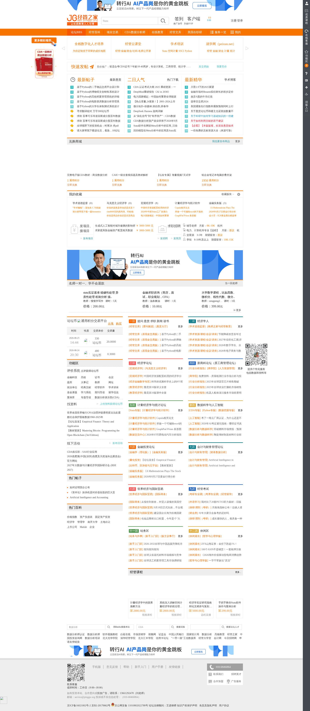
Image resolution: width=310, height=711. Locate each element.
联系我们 (218, 677)
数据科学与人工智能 (210, 407)
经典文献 (86, 390)
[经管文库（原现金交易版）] (145, 337)
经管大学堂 (205, 641)
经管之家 (232, 637)
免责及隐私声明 (208, 708)
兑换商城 (75, 141)
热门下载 (173, 79)
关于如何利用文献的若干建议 (207, 121)
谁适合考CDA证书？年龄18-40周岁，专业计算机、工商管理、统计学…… (150, 66)
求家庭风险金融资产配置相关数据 (114, 230)
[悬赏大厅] (162, 329)
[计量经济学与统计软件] (155, 413)
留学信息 (114, 395)
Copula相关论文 (182, 207)
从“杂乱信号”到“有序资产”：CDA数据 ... (154, 118)
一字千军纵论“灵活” (220, 563)
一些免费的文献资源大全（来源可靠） (212, 130)
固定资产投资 (102, 520)
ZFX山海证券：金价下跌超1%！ (219, 546)
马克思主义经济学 (117, 203)
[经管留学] (226, 497)
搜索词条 (180, 630)
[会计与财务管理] (198, 455)
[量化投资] (135, 463)
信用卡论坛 (162, 641)
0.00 (209, 20)
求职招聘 (174, 226)
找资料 (72, 407)
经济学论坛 (144, 365)
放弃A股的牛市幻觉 (202, 96)
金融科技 (72, 380)
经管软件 (100, 390)
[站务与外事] (136, 539)
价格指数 (72, 520)
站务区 (144, 533)
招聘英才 (236, 677)
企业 (92, 530)
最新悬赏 (115, 79)
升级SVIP (188, 23)
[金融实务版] (159, 455)
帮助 (126, 669)
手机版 (96, 669)
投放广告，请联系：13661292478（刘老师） (121, 696)
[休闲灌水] (195, 539)
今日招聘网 (230, 641)
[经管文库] (135, 329)
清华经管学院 (127, 641)
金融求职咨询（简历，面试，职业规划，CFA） (158, 294)
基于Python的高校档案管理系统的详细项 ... (98, 98)
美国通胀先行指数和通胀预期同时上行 (212, 106)
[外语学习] (195, 504)
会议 (111, 380)
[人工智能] (195, 421)
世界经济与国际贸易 (150, 491)
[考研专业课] (196, 497)
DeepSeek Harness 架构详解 (148, 111)
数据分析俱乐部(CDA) (107, 400)
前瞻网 (152, 637)
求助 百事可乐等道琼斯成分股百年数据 (98, 116)
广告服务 (236, 684)
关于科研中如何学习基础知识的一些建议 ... (212, 118)
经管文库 (175, 32)
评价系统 (73, 373)
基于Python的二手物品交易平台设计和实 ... (98, 89)
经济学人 (203, 323)
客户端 (193, 18)
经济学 (71, 525)
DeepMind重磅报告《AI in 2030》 (151, 92)
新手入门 (140, 669)
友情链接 (174, 669)
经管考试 (203, 491)
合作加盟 (218, 684)
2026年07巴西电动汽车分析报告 (164, 437)
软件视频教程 (110, 637)
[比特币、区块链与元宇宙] (143, 468)
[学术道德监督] (197, 329)
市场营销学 (139, 637)
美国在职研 (195, 32)
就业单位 (72, 390)
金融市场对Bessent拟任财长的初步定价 (212, 92)
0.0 (209, 17)
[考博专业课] (212, 497)
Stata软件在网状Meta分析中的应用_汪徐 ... (155, 127)
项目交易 (112, 32)
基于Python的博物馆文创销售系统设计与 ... (98, 94)
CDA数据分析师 (135, 32)
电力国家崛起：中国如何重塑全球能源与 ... (154, 98)
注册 (234, 20)
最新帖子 (86, 79)
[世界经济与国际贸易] (141, 497)
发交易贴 (204, 66)
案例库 (71, 400)
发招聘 (164, 238)
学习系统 (86, 395)
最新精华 (193, 79)
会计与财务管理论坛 (210, 449)
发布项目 (88, 238)
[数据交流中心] (137, 437)
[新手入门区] (152, 539)
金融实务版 (215, 203)
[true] (163, 20)
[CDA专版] (195, 413)
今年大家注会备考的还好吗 (214, 516)
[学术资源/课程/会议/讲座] (203, 337)
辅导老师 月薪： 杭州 (204, 225)
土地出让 (105, 525)
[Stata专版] (135, 413)
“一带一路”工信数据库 (183, 641)
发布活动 (117, 446)
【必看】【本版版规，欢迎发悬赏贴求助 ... (212, 127)
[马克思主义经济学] (156, 371)
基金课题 (72, 395)
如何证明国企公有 (80, 490)
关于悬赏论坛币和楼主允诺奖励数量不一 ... (212, 113)
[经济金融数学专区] (140, 384)
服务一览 (220, 32)
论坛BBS (76, 32)
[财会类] (193, 516)
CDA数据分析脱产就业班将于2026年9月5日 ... (155, 123)
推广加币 (177, 23)
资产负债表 (86, 520)
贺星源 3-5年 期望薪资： (205, 235)
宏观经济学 (147, 203)
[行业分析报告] (197, 371)
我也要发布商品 (221, 141)
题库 (69, 385)
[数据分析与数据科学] (201, 432)
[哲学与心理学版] (212, 539)
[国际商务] (161, 497)
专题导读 (86, 400)
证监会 (162, 637)
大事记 (84, 385)
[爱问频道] (148, 329)
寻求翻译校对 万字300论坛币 (93, 111)
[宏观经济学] (136, 371)
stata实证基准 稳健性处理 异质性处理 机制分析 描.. (100, 294)
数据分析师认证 (76, 637)
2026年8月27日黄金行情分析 (222, 211)
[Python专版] (209, 413)
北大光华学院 (110, 641)
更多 (237, 141)
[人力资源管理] (226, 371)
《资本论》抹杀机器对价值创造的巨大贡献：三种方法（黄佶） (92, 496)
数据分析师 (93, 637)
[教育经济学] (136, 390)
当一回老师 (231, 283)
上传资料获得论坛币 (111, 406)
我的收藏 (75, 194)
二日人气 (136, 79)
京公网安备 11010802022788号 (132, 708)
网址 (111, 385)
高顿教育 (220, 637)
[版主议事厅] (168, 539)
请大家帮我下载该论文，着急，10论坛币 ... (98, 132)
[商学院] (212, 371)
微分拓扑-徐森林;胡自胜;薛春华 (150, 106)
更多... (238, 575)
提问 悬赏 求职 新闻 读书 (153, 323)
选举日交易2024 (199, 101)
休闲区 (204, 533)
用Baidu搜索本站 (121, 630)
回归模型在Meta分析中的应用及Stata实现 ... (154, 132)
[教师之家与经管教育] (219, 329)
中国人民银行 (176, 637)
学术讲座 (114, 390)
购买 (119, 326)
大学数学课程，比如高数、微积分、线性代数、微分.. (219, 294)
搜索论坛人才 (232, 630)
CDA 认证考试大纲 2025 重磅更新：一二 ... (154, 89)
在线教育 (157, 32)
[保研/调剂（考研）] (200, 510)
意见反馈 (112, 669)
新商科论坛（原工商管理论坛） (217, 365)
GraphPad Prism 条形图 (185, 215)
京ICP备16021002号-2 (79, 708)
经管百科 (94, 32)
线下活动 (73, 446)
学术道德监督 (80, 203)
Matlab (83, 530)
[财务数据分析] (218, 455)
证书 (97, 380)
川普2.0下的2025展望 (202, 87)
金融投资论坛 (146, 449)
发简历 (177, 238)
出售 (111, 326)
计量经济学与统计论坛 (151, 407)
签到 (179, 18)
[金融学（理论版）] (140, 455)
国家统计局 (193, 637)
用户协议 (224, 708)
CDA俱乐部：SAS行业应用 (82, 454)
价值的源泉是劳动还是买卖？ (121, 207)
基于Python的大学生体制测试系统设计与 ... (98, 108)
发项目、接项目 (86, 228)
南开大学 (93, 525)
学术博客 (230, 79)
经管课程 (136, 575)
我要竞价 (222, 66)
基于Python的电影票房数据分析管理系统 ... (98, 103)
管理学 (81, 525)
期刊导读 (100, 395)
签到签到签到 (151, 552)
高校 (83, 380)
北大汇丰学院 (145, 641)
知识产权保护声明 (187, 708)
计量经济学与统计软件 (187, 203)
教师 (97, 385)
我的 (238, 32)
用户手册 (157, 669)
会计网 (217, 641)
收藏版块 (227, 194)
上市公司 (72, 530)
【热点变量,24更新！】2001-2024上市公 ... (154, 103)
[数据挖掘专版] (226, 413)
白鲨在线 (125, 637)
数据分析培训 (92, 641)
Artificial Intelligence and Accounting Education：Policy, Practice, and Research (91, 501)
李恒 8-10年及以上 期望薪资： (210, 239)
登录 (240, 20)
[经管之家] (82, 28)
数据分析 (207, 637)
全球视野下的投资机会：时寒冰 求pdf (98, 125)
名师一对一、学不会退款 (86, 283)
